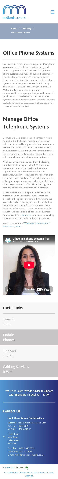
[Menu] (52, 12)
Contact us (26, 215)
